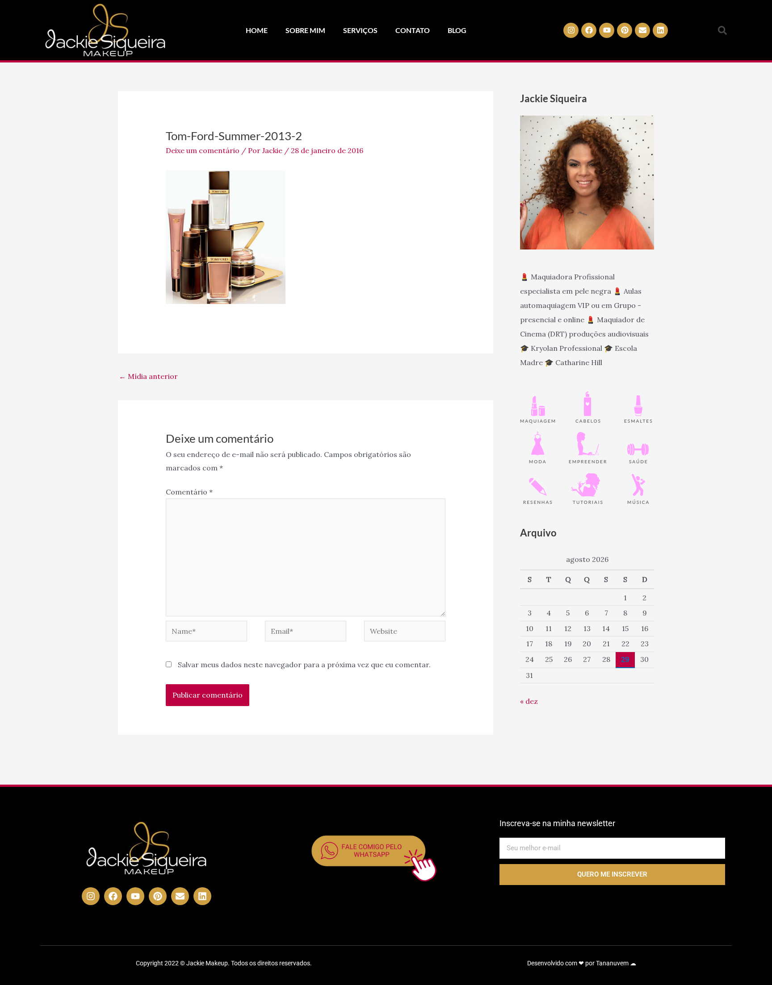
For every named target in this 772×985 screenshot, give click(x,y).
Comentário (189, 491)
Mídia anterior (148, 376)
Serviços (360, 30)
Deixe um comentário (202, 150)
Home (257, 30)
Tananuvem (612, 963)
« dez (529, 701)
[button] (722, 30)
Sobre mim (305, 30)
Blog (457, 30)
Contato (412, 30)
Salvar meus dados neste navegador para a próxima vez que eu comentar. (304, 664)
